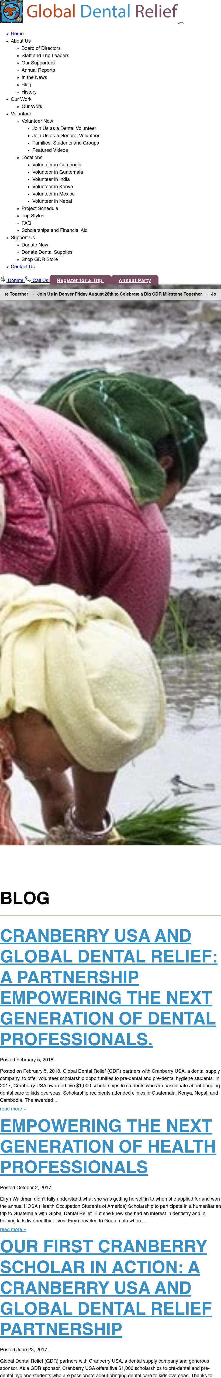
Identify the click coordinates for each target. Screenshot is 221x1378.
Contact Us (23, 267)
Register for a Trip (80, 280)
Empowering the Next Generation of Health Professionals (108, 1148)
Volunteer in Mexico (53, 194)
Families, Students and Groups (65, 143)
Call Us (40, 280)
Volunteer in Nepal (52, 201)
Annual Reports (38, 70)
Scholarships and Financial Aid (55, 230)
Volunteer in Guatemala (57, 172)
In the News (34, 77)
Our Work (32, 106)
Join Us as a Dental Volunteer (64, 128)
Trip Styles (33, 216)
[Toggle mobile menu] (181, 23)
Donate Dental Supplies (47, 252)
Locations (32, 157)
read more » (13, 1109)
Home (17, 34)
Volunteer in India (51, 179)
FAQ (26, 223)
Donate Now (35, 245)
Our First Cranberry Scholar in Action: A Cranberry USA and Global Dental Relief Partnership (106, 1289)
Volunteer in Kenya (52, 186)
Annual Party (135, 280)
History (29, 92)
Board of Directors (41, 48)
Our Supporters (38, 63)
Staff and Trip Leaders (45, 55)
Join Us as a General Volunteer (65, 135)
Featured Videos (50, 150)
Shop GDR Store (40, 259)
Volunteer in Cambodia (56, 165)
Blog (26, 85)
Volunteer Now (37, 121)
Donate (15, 280)
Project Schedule (40, 208)
